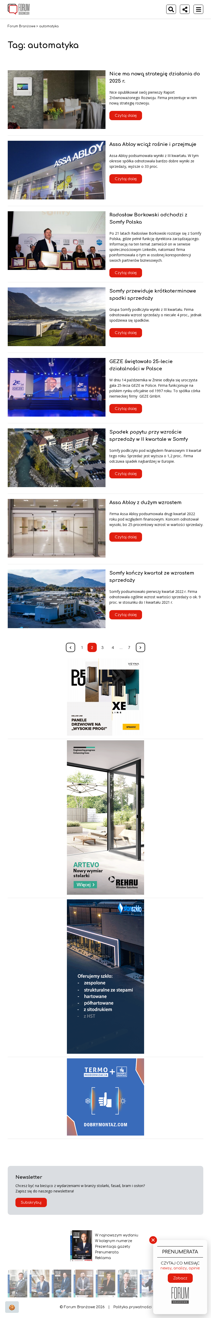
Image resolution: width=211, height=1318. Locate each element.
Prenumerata (107, 1252)
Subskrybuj (31, 1203)
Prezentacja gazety (112, 1247)
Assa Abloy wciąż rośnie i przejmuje (152, 144)
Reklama (103, 1258)
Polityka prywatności (132, 1307)
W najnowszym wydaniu (116, 1235)
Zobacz (180, 1278)
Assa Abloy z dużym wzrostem (145, 502)
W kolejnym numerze (113, 1241)
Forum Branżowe (21, 26)
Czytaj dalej (126, 116)
